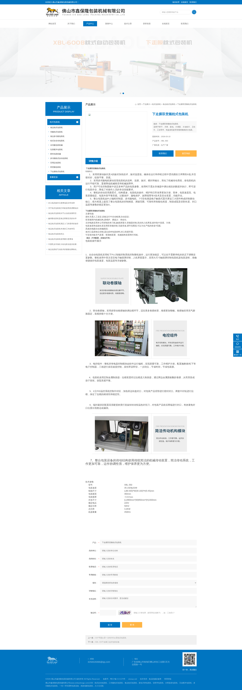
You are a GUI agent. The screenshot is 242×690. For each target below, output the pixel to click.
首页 (139, 104)
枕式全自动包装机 (57, 141)
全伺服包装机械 (56, 145)
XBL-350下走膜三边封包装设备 (107, 642)
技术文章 (128, 24)
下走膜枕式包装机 (57, 171)
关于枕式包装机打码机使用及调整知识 (63, 208)
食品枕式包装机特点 (56, 234)
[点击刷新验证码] (124, 613)
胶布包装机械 (55, 154)
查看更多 (54, 177)
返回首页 (175, 2)
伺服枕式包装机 (56, 132)
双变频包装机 (55, 167)
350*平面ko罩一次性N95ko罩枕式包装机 (110, 638)
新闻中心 (109, 24)
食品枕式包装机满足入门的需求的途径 (63, 224)
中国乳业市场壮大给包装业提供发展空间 (64, 244)
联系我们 (193, 2)
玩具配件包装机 (56, 149)
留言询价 (186, 153)
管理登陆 (167, 679)
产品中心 (90, 24)
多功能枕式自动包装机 (59, 158)
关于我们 (71, 24)
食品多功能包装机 (57, 136)
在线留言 (184, 2)
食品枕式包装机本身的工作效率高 (61, 229)
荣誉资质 (147, 24)
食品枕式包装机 (56, 127)
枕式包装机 (55, 122)
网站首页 (52, 24)
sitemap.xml (132, 679)
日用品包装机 (55, 163)
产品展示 (146, 104)
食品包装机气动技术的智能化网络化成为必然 (64, 249)
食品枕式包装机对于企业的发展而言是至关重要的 (64, 213)
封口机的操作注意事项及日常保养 (61, 203)
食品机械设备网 (155, 679)
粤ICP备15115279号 (117, 679)
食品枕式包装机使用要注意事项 (60, 239)
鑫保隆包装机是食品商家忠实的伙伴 (62, 218)
